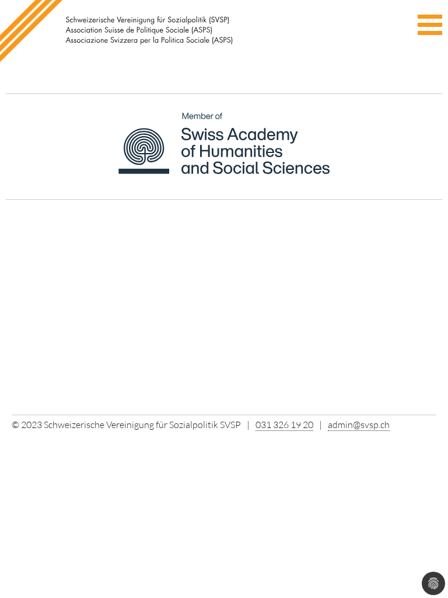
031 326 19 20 (284, 424)
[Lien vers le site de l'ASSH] (224, 150)
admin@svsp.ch (359, 424)
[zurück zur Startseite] (119, 31)
